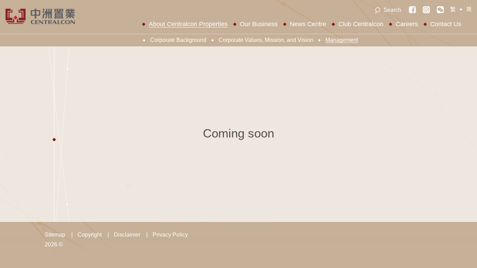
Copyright (90, 235)
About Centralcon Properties (188, 24)
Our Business (259, 24)
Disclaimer (127, 235)
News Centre (308, 24)
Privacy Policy (170, 235)
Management (341, 40)
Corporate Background (178, 40)
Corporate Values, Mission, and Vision (266, 40)
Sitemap (55, 235)
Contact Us (445, 24)
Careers (407, 24)
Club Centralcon (360, 24)
